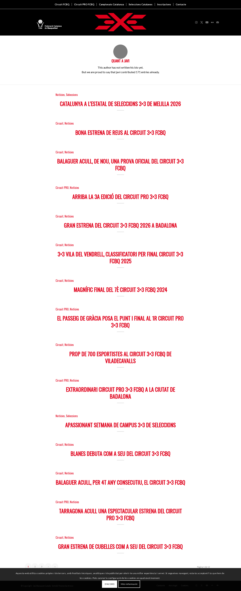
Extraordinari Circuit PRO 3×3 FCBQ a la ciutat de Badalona (120, 392)
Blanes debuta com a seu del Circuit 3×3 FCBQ (120, 453)
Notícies (60, 94)
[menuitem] (62, 4)
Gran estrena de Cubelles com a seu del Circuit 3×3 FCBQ (120, 546)
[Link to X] (201, 22)
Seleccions (72, 94)
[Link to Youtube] (207, 22)
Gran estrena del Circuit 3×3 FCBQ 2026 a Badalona (120, 225)
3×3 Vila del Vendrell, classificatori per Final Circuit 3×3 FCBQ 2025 (120, 257)
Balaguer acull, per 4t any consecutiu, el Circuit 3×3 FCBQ (120, 482)
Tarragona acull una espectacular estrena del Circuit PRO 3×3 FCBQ (120, 514)
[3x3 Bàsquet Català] (120, 22)
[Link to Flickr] (212, 22)
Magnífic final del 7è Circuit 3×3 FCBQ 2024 (120, 289)
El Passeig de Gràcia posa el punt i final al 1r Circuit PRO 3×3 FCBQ (120, 321)
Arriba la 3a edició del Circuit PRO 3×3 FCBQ (120, 197)
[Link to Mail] (217, 22)
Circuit (59, 123)
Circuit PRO (62, 187)
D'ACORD (110, 584)
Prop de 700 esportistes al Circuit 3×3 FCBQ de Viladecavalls (120, 357)
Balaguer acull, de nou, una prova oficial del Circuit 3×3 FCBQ (120, 164)
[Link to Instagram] (196, 22)
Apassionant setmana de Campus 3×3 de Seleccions (120, 425)
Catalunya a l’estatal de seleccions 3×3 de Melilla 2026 (120, 104)
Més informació (129, 584)
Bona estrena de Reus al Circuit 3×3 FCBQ (120, 132)
